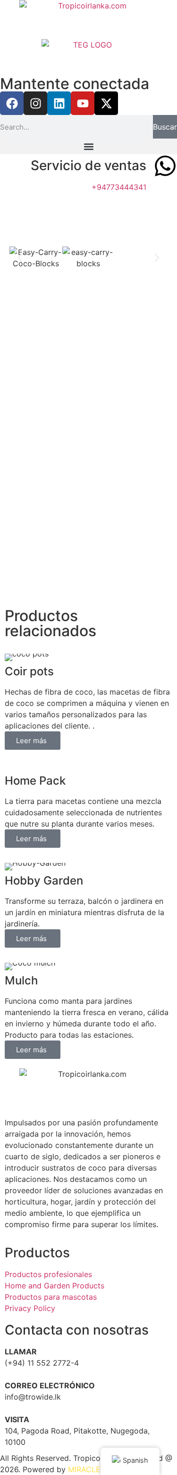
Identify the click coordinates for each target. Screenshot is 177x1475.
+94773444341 (119, 187)
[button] (88, 146)
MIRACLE (84, 1469)
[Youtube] (82, 103)
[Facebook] (12, 103)
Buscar (165, 126)
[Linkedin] (59, 103)
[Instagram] (35, 103)
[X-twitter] (106, 103)
